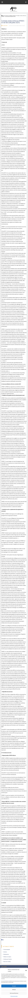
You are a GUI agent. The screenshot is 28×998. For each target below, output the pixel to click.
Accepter (14, 986)
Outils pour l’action (8, 959)
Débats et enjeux (22, 25)
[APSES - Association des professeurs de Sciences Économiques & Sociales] (14, 11)
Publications (6, 954)
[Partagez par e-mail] (3, 939)
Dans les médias (7, 961)
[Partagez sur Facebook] (1, 939)
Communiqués (7, 949)
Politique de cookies (14, 996)
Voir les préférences (14, 993)
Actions (11, 25)
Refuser (14, 989)
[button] (26, 970)
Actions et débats (16, 25)
